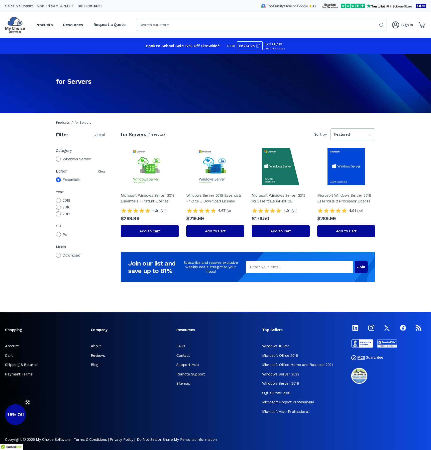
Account (12, 346)
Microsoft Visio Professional (285, 411)
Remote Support (190, 374)
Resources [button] (73, 24)
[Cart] (422, 25)
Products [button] (44, 24)
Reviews (98, 355)
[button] (15, 414)
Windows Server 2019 (280, 383)
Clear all (100, 135)
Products (63, 122)
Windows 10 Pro (276, 346)
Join (361, 267)
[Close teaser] (27, 402)
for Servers (83, 122)
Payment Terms (18, 374)
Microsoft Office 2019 (280, 355)
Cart (8, 355)
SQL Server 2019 (276, 393)
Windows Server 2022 (280, 374)
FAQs (180, 346)
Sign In (407, 25)
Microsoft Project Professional (288, 402)
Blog (95, 364)
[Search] (381, 25)
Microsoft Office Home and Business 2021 (297, 364)
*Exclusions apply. (274, 48)
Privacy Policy (121, 439)
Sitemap (183, 383)
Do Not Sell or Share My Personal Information (177, 439)
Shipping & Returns (21, 364)
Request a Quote (110, 24)
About (96, 346)
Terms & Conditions (90, 439)
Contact (183, 355)
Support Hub (187, 364)
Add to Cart (149, 231)
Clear (102, 171)
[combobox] (261, 25)
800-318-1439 (90, 6)
